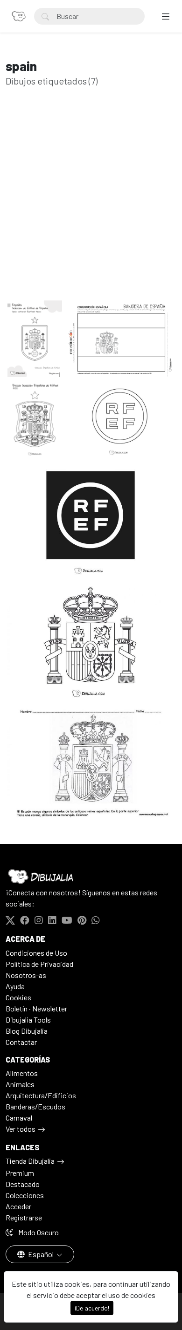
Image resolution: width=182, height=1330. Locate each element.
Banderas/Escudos (35, 1106)
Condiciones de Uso (36, 952)
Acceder (18, 1206)
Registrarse (24, 1217)
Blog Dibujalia (27, 1030)
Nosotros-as (26, 975)
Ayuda (15, 986)
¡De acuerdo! (92, 1308)
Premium (20, 1172)
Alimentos (22, 1073)
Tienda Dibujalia (30, 1160)
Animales (20, 1084)
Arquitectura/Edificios (41, 1095)
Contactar (21, 1041)
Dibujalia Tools (28, 1019)
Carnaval (19, 1117)
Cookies (18, 997)
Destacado (23, 1184)
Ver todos (20, 1128)
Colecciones (25, 1195)
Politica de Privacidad (39, 963)
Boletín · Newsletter (36, 1008)
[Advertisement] (91, 208)
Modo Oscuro (38, 1232)
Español (41, 1254)
